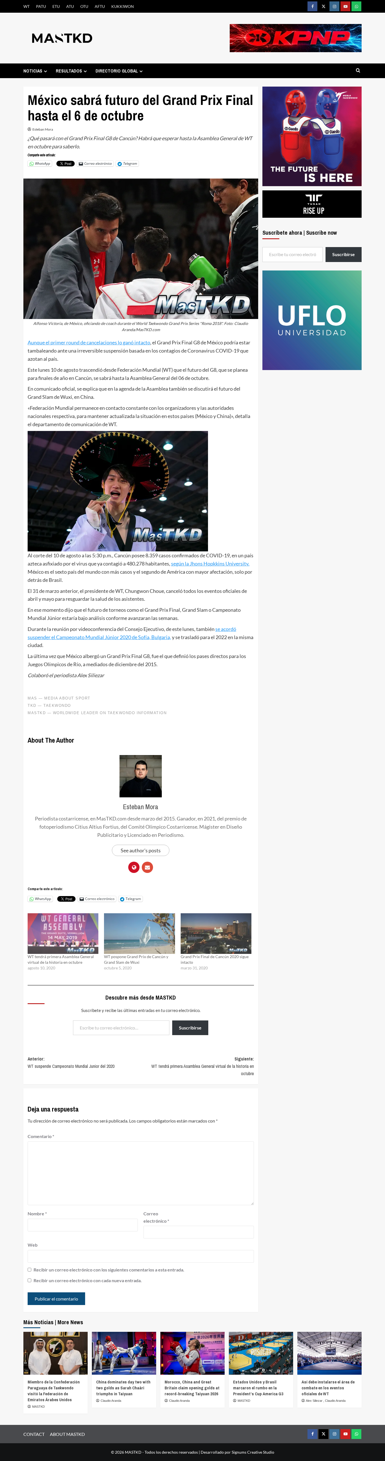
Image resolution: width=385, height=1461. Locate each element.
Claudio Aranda (111, 1400)
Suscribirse (190, 1027)
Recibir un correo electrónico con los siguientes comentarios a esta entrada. (109, 1269)
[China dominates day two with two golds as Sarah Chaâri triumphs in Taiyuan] (124, 1353)
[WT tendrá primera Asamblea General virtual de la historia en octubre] (63, 933)
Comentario (41, 1136)
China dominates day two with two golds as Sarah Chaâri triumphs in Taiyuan (123, 1388)
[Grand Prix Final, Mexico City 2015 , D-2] (118, 490)
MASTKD (38, 1406)
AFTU (100, 6)
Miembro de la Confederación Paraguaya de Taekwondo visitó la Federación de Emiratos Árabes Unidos (54, 1391)
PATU (41, 6)
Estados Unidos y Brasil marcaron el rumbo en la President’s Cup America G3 (258, 1388)
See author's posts (141, 850)
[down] (45, 71)
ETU (56, 6)
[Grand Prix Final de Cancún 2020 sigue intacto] (216, 933)
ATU (70, 6)
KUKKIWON (122, 6)
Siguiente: (202, 1066)
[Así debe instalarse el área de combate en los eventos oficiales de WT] (329, 1353)
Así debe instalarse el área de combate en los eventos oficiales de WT (328, 1388)
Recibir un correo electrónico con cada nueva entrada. (88, 1280)
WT (26, 6)
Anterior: (71, 1062)
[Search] (358, 71)
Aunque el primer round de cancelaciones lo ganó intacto (89, 342)
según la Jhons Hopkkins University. (210, 563)
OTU (84, 6)
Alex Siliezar (314, 1400)
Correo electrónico (156, 1217)
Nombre (37, 1213)
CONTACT (34, 1434)
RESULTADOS (69, 71)
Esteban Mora (42, 129)
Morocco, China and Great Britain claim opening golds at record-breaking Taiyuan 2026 (192, 1388)
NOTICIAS (32, 71)
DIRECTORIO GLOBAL (117, 71)
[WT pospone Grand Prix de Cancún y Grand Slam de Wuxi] (139, 933)
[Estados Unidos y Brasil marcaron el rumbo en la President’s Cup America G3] (261, 1353)
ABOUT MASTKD (67, 1434)
